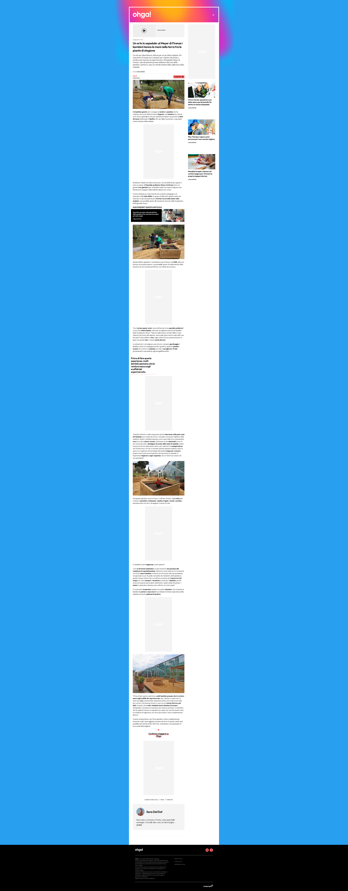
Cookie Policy (178, 861)
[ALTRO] (139, 825)
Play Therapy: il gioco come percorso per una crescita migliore (201, 138)
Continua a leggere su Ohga (159, 734)
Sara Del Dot (154, 812)
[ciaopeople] (208, 886)
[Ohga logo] (142, 15)
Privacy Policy (178, 858)
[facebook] (211, 850)
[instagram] (207, 850)
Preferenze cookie (179, 864)
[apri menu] (213, 15)
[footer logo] (152, 850)
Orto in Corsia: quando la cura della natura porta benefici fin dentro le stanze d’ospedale (200, 102)
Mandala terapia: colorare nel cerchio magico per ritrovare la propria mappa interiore (200, 173)
